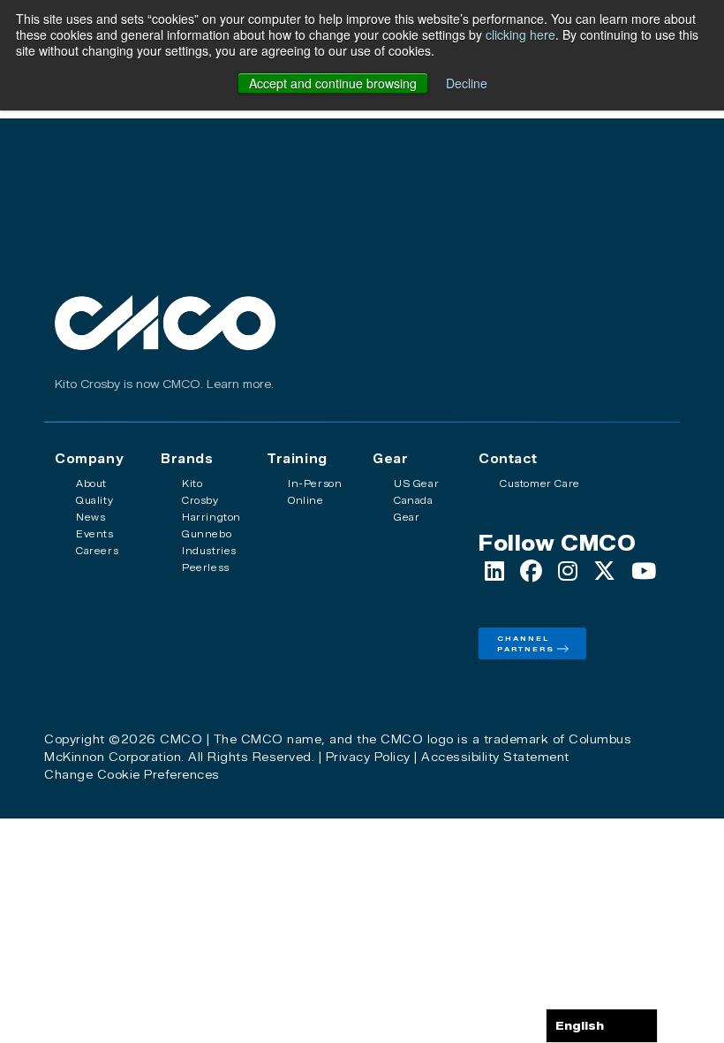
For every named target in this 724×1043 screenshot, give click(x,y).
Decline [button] (466, 83)
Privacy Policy (368, 757)
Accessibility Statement (495, 757)
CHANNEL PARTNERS (525, 643)
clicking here (520, 34)
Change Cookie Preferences (132, 774)
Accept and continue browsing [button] (333, 83)
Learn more (239, 384)
